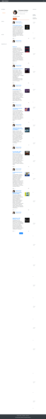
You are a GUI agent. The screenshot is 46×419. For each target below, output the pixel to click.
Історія (28, 65)
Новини (3, 23)
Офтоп (28, 43)
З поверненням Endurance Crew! (17, 173)
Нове (3, 14)
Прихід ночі (15, 46)
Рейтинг (3, 39)
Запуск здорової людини (17, 25)
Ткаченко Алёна (18, 21)
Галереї (28, 85)
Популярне (4, 11)
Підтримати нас (4, 42)
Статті (3, 24)
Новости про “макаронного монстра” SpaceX (35, 260)
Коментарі (19, 18)
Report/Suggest (35, 16)
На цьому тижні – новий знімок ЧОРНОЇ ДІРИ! (17, 152)
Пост (28, 23)
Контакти (27, 415)
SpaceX (3, 26)
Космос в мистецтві (27, 41)
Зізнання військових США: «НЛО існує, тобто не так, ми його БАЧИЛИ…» (18, 128)
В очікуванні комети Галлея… (18, 68)
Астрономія (4, 30)
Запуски (3, 12)
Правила (3, 38)
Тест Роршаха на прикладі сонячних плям (17, 109)
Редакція (4, 16)
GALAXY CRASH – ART (17, 89)
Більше (21, 233)
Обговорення (4, 36)
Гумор (28, 126)
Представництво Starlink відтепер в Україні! (17, 193)
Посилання (4, 18)
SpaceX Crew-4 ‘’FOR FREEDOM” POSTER (16, 218)
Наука (3, 28)
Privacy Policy (19, 415)
